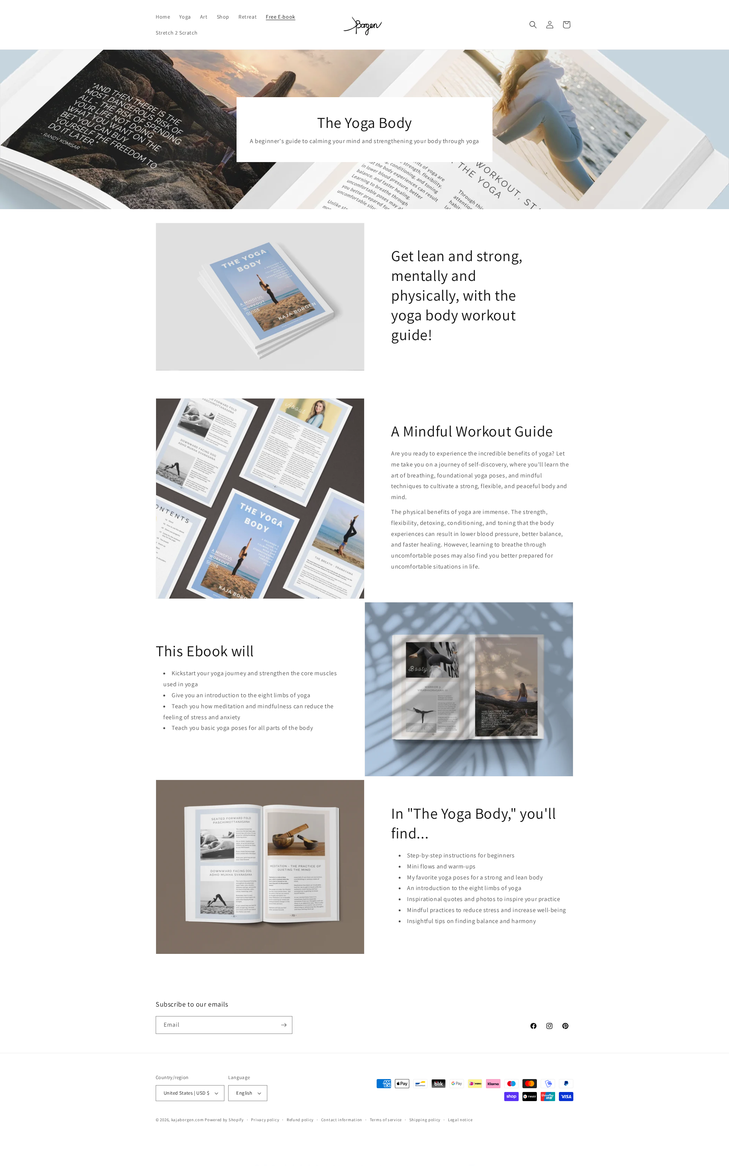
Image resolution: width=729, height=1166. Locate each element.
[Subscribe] (283, 1025)
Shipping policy (425, 1119)
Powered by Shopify (224, 1119)
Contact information (341, 1119)
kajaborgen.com (187, 1119)
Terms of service (386, 1119)
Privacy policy (265, 1119)
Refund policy (300, 1119)
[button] (533, 24)
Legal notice (460, 1119)
